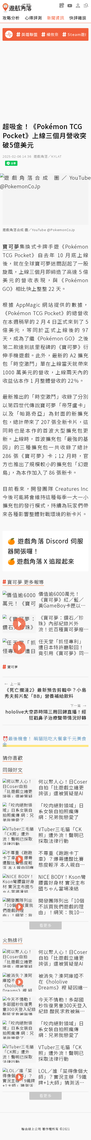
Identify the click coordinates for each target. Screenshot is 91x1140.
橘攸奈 (53, 34)
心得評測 (33, 18)
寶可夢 (12, 667)
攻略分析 (11, 18)
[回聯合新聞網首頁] (5, 7)
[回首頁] (17, 7)
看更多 (45, 925)
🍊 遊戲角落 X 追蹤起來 (41, 561)
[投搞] (61, 5)
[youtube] (69, 5)
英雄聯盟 (29, 34)
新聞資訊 (55, 18)
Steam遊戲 (78, 34)
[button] (85, 5)
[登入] (77, 5)
